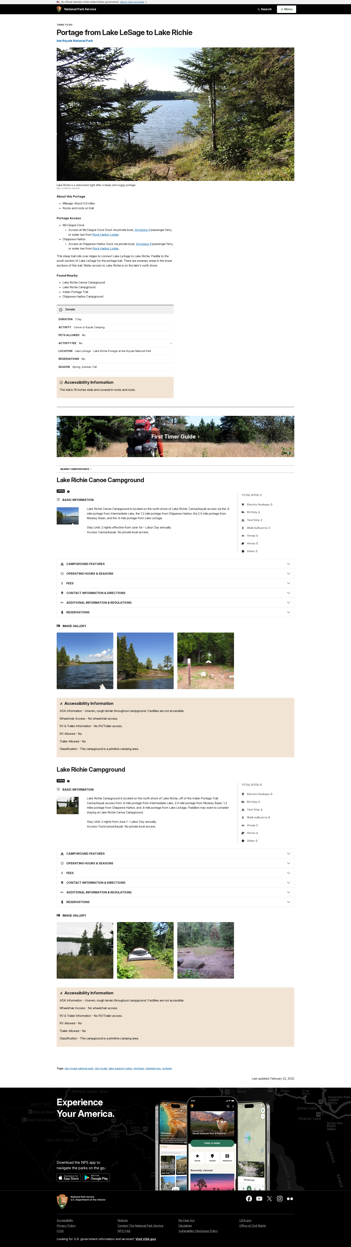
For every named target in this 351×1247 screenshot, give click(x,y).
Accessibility (65, 1220)
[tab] (116, 343)
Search (266, 9)
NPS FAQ (124, 1231)
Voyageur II (142, 230)
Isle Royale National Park (75, 41)
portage (167, 1068)
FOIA (60, 1231)
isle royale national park (79, 1068)
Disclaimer (185, 1225)
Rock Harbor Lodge (105, 234)
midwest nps (153, 1068)
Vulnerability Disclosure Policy (198, 1231)
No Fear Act (186, 1220)
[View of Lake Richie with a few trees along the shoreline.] (85, 950)
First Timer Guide (173, 436)
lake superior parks (120, 1068)
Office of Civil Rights (252, 1225)
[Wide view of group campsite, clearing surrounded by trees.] (205, 950)
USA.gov (245, 1220)
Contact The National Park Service (140, 1225)
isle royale (101, 1068)
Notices (123, 1220)
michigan (139, 1068)
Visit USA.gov (145, 1239)
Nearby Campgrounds (82, 469)
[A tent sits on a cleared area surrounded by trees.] (145, 950)
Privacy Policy (66, 1225)
